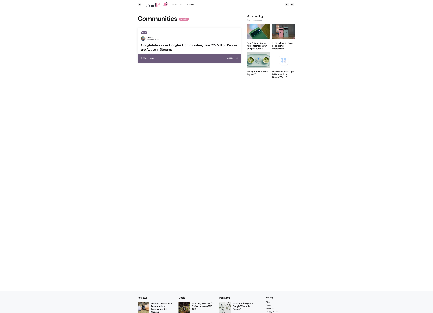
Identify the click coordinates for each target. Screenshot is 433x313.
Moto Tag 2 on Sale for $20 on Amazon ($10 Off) (203, 306)
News (144, 33)
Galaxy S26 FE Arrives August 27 (257, 73)
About (268, 302)
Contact (269, 305)
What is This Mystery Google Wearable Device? (243, 306)
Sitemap (269, 297)
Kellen (150, 37)
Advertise (270, 308)
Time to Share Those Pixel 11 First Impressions (282, 46)
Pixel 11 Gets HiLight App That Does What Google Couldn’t (257, 46)
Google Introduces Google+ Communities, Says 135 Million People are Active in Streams (189, 47)
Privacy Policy (272, 312)
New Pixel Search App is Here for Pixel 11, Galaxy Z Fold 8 (283, 74)
